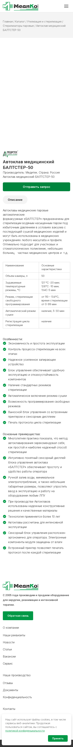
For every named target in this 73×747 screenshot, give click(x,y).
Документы (10, 690)
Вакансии (9, 656)
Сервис (8, 663)
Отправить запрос (36, 187)
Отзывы (8, 683)
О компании (11, 627)
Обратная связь (18, 615)
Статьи (7, 649)
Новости (9, 642)
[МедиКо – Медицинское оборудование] (36, 586)
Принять (57, 738)
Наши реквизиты (14, 635)
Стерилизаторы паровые (18, 25)
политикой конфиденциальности (25, 730)
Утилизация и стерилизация (44, 21)
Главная (8, 21)
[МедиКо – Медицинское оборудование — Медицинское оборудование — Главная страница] (20, 6)
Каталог (20, 21)
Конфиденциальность (17, 697)
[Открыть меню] (66, 6)
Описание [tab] (15, 199)
